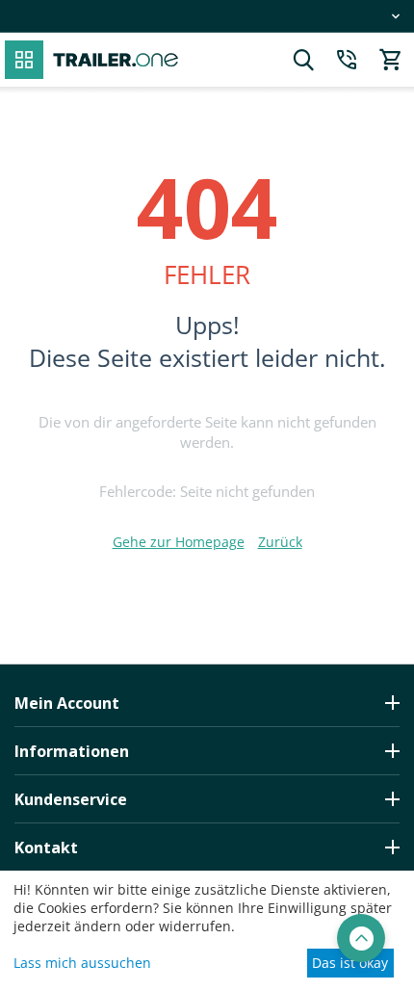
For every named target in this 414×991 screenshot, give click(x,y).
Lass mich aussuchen (82, 962)
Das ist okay (350, 962)
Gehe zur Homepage (179, 542)
